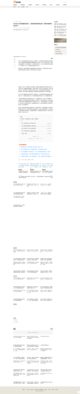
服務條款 (35, 389)
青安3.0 (15, 6)
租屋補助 (23, 6)
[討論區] (14, 64)
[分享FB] (14, 59)
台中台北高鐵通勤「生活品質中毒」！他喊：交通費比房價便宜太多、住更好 (35, 151)
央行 (19, 159)
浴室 (27, 6)
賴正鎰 (29, 159)
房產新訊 (15, 4)
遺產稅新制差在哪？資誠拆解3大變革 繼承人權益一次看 (31, 147)
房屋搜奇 (30, 4)
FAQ (26, 389)
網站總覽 (56, 389)
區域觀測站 (22, 4)
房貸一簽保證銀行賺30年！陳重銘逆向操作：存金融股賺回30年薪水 (34, 149)
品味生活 (37, 4)
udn (13, 21)
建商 (32, 159)
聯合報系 (45, 389)
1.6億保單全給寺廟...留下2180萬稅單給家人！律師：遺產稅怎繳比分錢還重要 (36, 156)
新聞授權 (31, 389)
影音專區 (58, 4)
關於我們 (53, 389)
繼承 (19, 6)
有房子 (51, 4)
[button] (65, 2)
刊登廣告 (23, 389)
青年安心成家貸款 (58, 51)
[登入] (64, 2)
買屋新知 (65, 4)
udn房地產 (16, 21)
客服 (28, 389)
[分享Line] (14, 62)
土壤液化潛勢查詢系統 (58, 53)
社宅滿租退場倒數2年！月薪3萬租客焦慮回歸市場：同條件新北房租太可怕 (35, 154)
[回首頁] (17, 2)
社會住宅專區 (57, 49)
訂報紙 (49, 389)
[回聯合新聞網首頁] (14, 2)
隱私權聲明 (41, 389)
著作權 (38, 389)
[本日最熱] (66, 21)
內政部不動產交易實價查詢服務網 (60, 47)
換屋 (26, 159)
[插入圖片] (49, 329)
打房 (23, 159)
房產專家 (44, 4)
